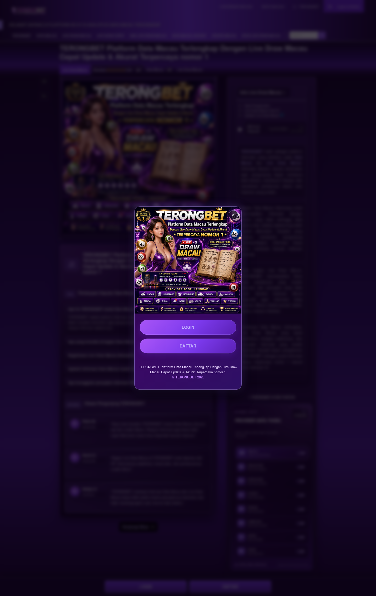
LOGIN (188, 327)
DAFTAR (188, 346)
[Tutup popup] (233, 214)
